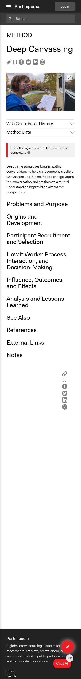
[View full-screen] (69, 77)
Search (11, 676)
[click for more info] (28, 152)
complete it (18, 152)
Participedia (26, 6)
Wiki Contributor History (29, 123)
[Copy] (9, 63)
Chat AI (63, 662)
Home (10, 671)
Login (64, 6)
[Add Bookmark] (15, 63)
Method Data (18, 132)
